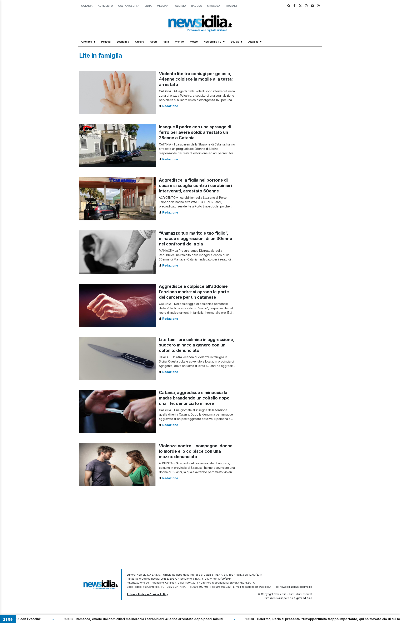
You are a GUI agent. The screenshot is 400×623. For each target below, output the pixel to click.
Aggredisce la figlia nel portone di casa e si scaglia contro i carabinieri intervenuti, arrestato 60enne (195, 185)
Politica (105, 41)
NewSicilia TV (212, 41)
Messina (162, 5)
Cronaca (86, 41)
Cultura (139, 41)
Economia (122, 41)
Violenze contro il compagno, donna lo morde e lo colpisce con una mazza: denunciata (195, 451)
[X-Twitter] (300, 5)
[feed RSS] (319, 5)
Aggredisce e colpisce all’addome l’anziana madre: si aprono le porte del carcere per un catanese (194, 292)
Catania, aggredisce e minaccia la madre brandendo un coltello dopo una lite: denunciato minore (194, 398)
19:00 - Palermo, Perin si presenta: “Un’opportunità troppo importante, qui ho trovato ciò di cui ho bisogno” (306, 619)
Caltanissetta (128, 5)
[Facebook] (294, 5)
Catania (86, 5)
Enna (148, 5)
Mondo (179, 41)
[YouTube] (312, 5)
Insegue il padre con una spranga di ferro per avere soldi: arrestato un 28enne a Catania (195, 132)
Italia (166, 41)
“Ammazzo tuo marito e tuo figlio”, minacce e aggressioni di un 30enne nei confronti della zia (195, 238)
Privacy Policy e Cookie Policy (147, 594)
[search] (288, 5)
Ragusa (196, 5)
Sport (153, 41)
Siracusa (213, 5)
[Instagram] (306, 5)
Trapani (231, 5)
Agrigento (105, 5)
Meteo (194, 41)
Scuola (234, 41)
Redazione (170, 106)
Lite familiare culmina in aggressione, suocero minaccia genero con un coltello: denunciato (196, 345)
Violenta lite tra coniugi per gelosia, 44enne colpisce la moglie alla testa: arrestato (196, 79)
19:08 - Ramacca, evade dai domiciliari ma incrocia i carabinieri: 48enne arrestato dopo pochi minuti (119, 619)
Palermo (180, 5)
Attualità (253, 41)
